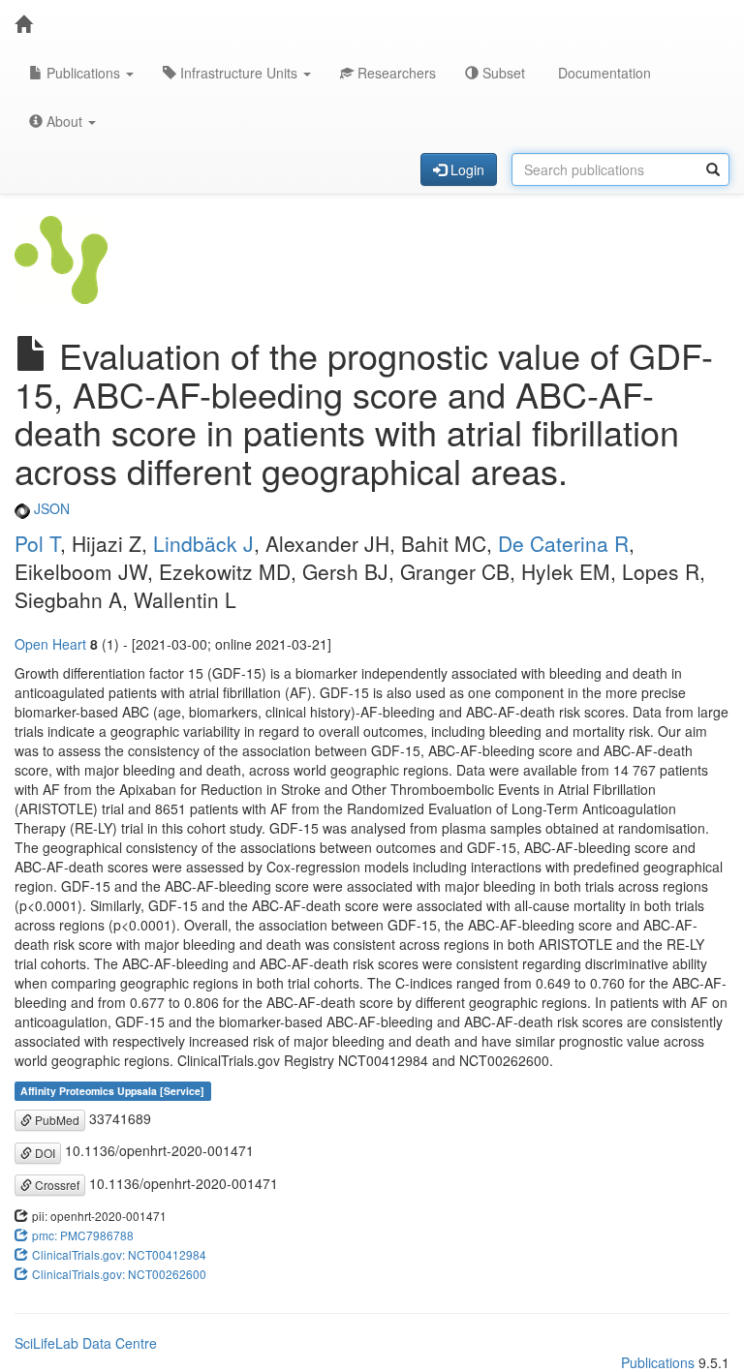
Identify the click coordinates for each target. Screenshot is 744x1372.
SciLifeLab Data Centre (86, 1343)
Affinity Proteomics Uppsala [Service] (112, 1090)
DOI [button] (43, 1152)
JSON (50, 508)
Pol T (37, 543)
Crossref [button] (55, 1184)
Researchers (395, 72)
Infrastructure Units (238, 72)
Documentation (602, 72)
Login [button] (465, 169)
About (64, 121)
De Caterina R (563, 543)
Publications (83, 72)
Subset (502, 72)
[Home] (23, 24)
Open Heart (50, 644)
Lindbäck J (203, 543)
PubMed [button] (55, 1120)
